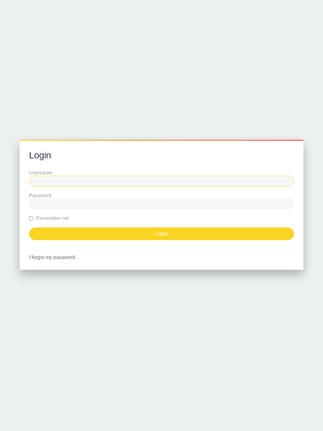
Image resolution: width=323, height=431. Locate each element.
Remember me (52, 218)
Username (40, 172)
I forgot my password (52, 257)
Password (40, 195)
